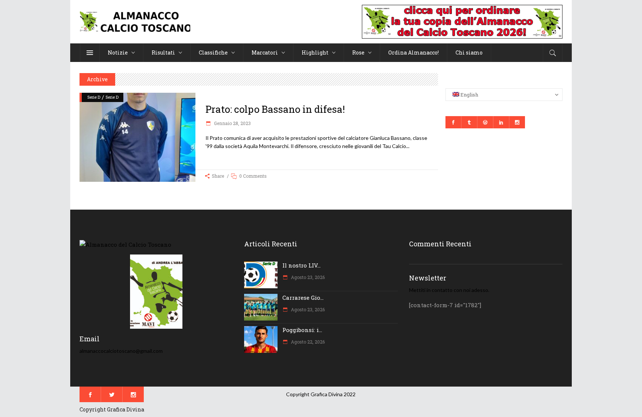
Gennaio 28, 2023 (232, 123)
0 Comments (253, 176)
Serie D (93, 97)
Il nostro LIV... (301, 265)
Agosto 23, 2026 (307, 277)
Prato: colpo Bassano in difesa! (275, 109)
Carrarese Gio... (303, 297)
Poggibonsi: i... (302, 330)
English (468, 94)
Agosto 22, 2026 (307, 342)
